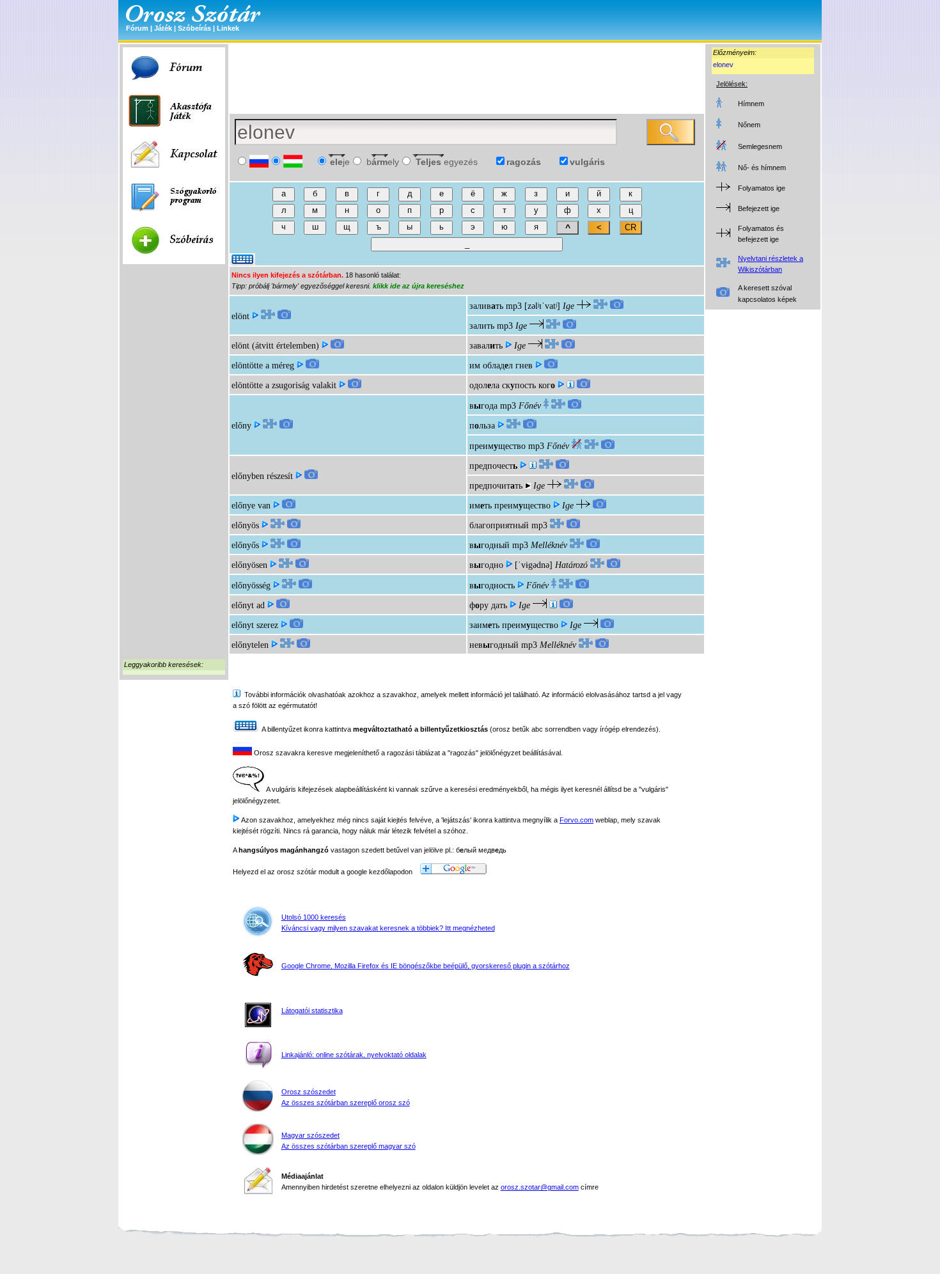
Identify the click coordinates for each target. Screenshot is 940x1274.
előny (241, 425)
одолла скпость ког (512, 385)
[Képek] (284, 316)
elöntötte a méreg (262, 365)
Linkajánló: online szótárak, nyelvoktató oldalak (354, 1054)
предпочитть (495, 486)
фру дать (488, 605)
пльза (482, 425)
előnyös (245, 525)
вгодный (489, 545)
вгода (483, 406)
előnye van (250, 505)
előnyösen (249, 565)
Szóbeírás (194, 28)
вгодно (486, 565)
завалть (486, 345)
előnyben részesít (262, 476)
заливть (486, 306)
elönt (240, 316)
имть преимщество (510, 505)
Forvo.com (576, 820)
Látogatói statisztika (312, 1010)
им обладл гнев (501, 365)
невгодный (494, 645)
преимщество (497, 446)
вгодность (492, 585)
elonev (723, 64)
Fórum (137, 28)
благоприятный (499, 525)
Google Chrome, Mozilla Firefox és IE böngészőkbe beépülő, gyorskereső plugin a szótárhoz (425, 966)
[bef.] (570, 385)
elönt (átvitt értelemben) (275, 345)
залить (481, 326)
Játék (163, 28)
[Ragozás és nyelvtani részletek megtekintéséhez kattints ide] (268, 316)
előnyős (245, 545)
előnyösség (250, 585)
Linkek (228, 28)
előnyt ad (248, 605)
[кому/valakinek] (553, 605)
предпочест (493, 466)
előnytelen (250, 645)
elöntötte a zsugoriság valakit (283, 385)
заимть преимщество (513, 625)
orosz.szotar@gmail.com (540, 1187)
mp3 (514, 306)
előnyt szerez (254, 625)
